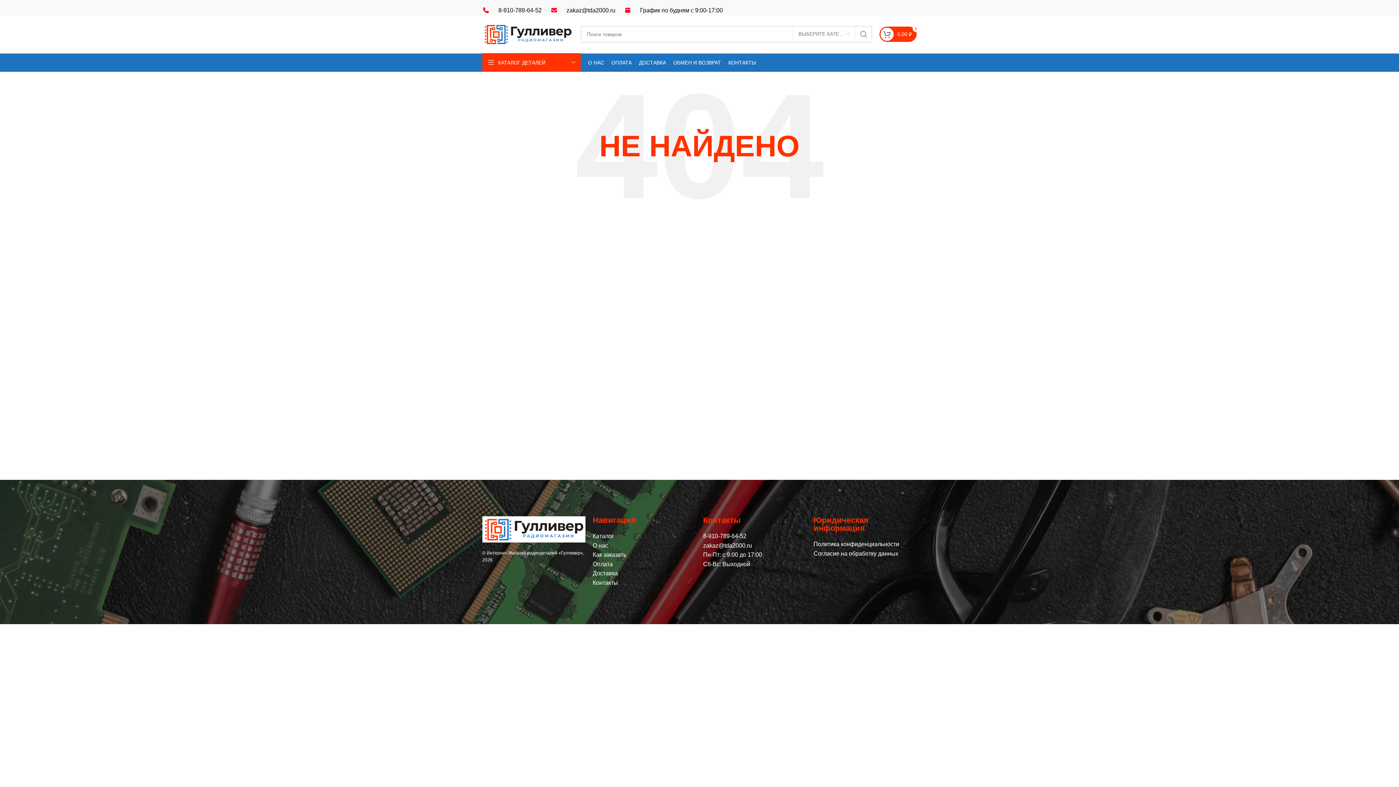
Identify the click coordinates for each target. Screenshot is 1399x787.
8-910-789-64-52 (520, 10)
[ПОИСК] (863, 34)
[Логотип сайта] (527, 34)
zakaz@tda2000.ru (591, 10)
